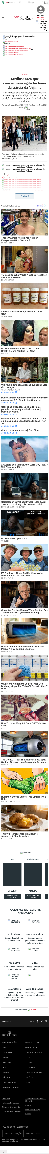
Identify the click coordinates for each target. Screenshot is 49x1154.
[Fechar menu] (19, 36)
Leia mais (24, 196)
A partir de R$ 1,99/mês (33, 897)
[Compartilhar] (7, 175)
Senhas (16, 52)
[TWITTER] (41, 1022)
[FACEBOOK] (36, 1022)
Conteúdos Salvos (25, 48)
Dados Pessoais (23, 50)
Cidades (24, 74)
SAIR (42, 19)
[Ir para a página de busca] (45, 29)
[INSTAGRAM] (45, 1022)
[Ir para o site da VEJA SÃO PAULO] (24, 19)
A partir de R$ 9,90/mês (13, 897)
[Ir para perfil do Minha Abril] (24, 42)
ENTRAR (40, 17)
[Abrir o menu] (3, 18)
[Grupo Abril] (3, 2)
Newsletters (19, 54)
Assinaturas (20, 46)
